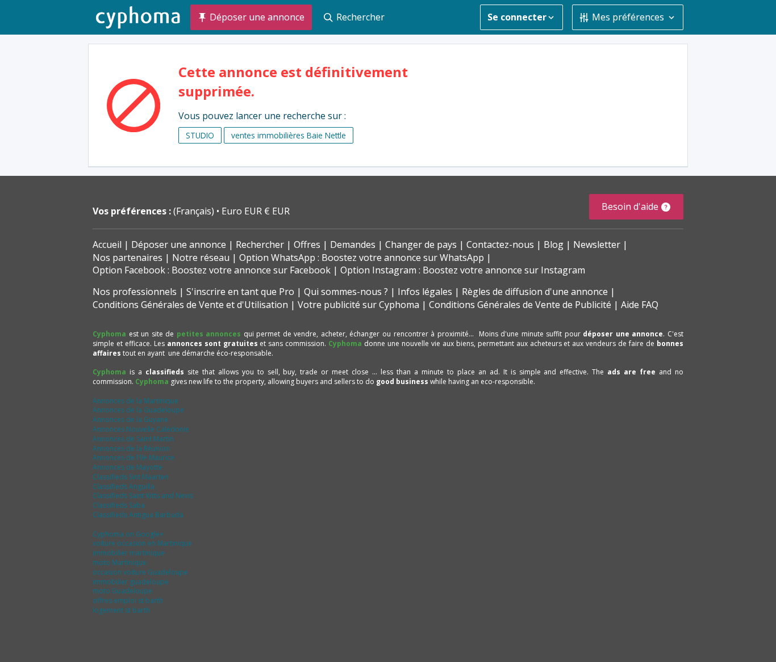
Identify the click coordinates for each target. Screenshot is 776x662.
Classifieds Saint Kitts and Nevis (143, 495)
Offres (307, 244)
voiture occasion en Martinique (142, 543)
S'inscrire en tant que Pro (240, 291)
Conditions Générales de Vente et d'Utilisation (190, 304)
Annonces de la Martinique (135, 401)
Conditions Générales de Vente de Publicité (520, 304)
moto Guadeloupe (122, 591)
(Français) (194, 211)
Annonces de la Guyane (130, 419)
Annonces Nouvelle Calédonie (141, 429)
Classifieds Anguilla (124, 486)
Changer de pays (421, 244)
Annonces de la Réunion (131, 448)
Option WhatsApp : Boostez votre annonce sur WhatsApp (361, 257)
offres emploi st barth (128, 600)
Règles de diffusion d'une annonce (535, 291)
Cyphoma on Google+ (128, 534)
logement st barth (121, 610)
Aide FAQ (639, 304)
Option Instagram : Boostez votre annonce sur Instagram (462, 270)
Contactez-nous (500, 244)
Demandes (353, 244)
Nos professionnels (135, 291)
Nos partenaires (127, 257)
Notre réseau (201, 257)
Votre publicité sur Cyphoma (358, 304)
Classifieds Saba (119, 505)
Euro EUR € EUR (256, 211)
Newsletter (596, 244)
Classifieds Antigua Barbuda (138, 515)
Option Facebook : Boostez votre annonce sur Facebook (212, 270)
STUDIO (200, 135)
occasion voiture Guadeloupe (140, 572)
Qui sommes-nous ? (346, 291)
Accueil (107, 244)
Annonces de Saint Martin (133, 439)
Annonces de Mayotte (127, 467)
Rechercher (260, 244)
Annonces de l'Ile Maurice (133, 457)
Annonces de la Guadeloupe (138, 410)
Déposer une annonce (178, 244)
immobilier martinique (129, 553)
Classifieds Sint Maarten (131, 477)
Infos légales (425, 291)
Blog (554, 244)
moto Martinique (120, 562)
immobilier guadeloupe (131, 582)
